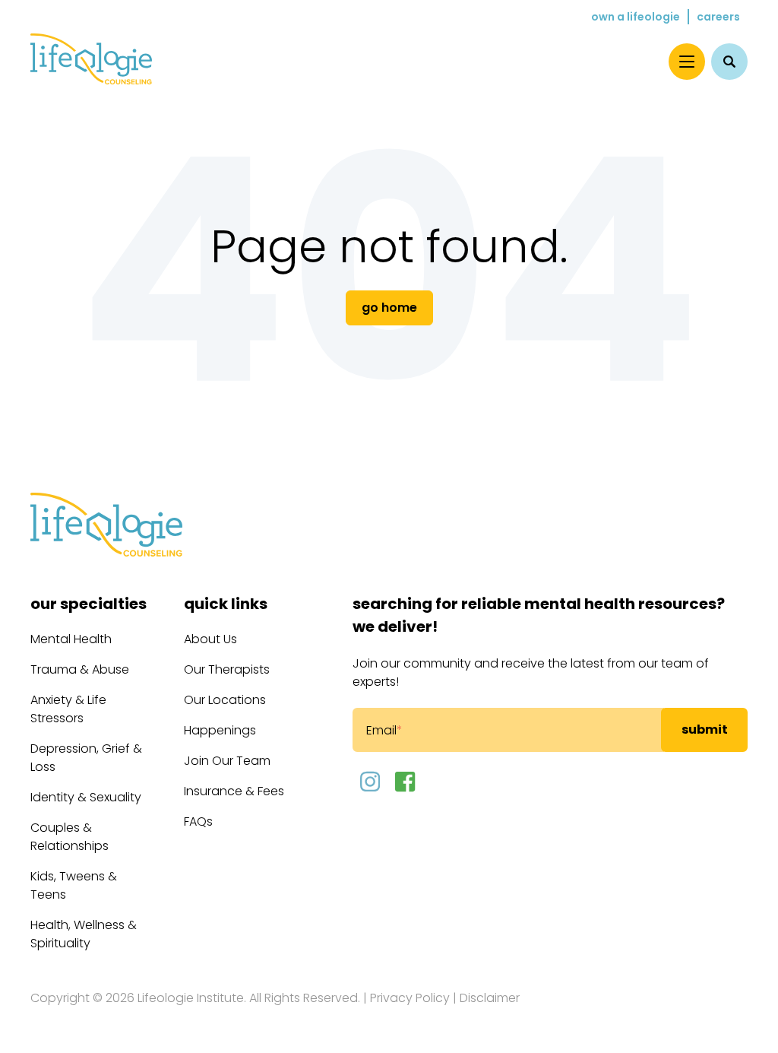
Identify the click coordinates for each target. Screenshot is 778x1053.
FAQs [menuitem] (198, 821)
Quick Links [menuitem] (225, 603)
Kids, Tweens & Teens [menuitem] (73, 885)
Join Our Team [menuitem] (227, 760)
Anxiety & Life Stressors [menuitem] (68, 709)
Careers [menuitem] (718, 16)
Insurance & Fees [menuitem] (234, 791)
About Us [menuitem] (210, 639)
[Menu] (686, 62)
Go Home (389, 307)
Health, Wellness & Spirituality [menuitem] (83, 934)
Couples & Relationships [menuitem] (69, 837)
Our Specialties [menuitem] (88, 603)
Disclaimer (490, 998)
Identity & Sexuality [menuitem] (85, 797)
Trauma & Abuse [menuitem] (79, 669)
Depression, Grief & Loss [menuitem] (86, 757)
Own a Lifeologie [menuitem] (635, 16)
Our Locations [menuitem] (225, 700)
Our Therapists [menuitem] (227, 669)
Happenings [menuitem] (220, 730)
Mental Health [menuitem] (71, 639)
